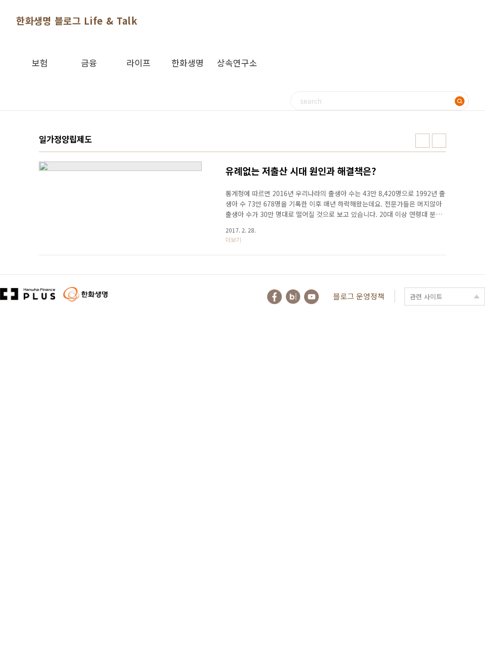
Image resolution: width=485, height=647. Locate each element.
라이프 (138, 62)
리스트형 (439, 141)
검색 (459, 101)
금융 (89, 62)
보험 (40, 62)
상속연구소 (237, 62)
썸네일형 (422, 141)
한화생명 (187, 62)
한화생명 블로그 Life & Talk (76, 20)
